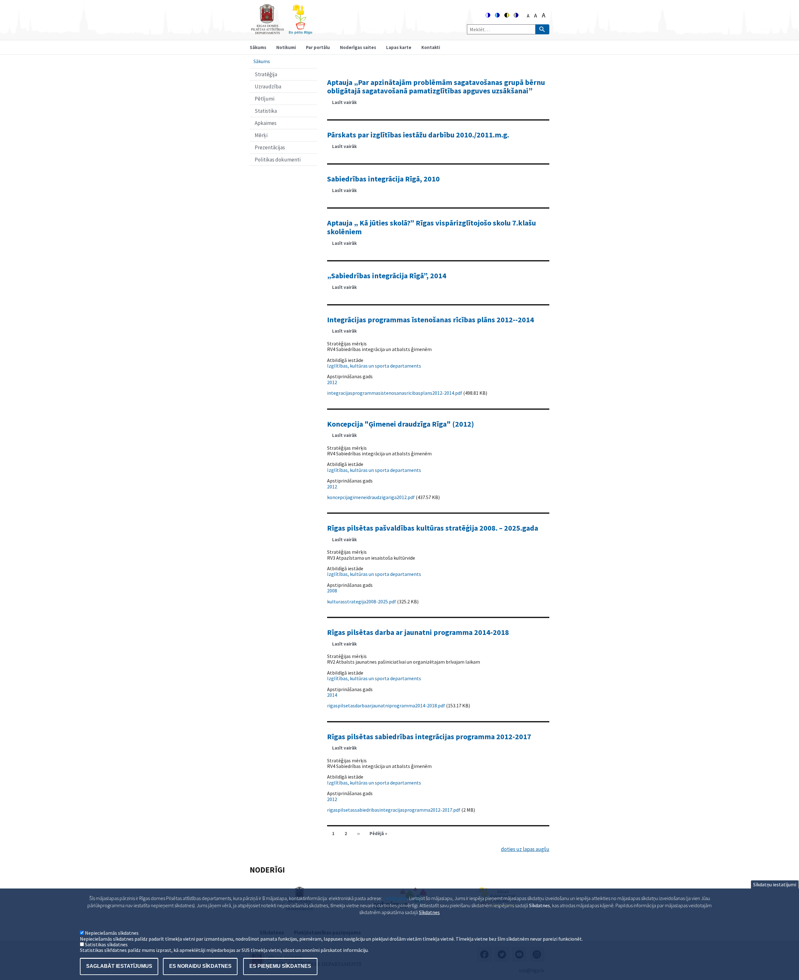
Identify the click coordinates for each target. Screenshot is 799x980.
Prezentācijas (270, 147)
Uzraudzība (268, 86)
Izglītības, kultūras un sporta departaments (374, 366)
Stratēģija (266, 74)
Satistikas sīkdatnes (106, 944)
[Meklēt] (542, 29)
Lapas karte (398, 47)
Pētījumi (264, 98)
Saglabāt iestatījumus (119, 966)
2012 (332, 382)
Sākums (258, 47)
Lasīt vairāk (347, 104)
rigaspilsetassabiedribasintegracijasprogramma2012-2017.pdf (393, 810)
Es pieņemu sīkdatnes (280, 966)
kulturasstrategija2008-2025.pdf (361, 601)
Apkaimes (266, 123)
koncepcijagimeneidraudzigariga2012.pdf (371, 497)
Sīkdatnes (429, 912)
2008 (332, 590)
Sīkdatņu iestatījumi (774, 884)
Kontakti (430, 47)
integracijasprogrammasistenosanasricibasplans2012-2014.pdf (394, 393)
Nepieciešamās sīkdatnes (112, 933)
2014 (332, 695)
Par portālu (318, 47)
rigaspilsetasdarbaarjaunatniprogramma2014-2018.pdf (386, 705)
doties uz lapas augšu (525, 849)
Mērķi (261, 135)
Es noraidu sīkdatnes (200, 966)
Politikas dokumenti (278, 159)
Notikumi (286, 47)
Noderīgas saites (358, 47)
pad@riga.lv (395, 898)
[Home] (281, 31)
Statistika (266, 110)
